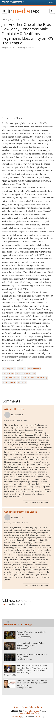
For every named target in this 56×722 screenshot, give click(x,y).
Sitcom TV (22, 368)
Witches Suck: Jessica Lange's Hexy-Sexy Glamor (32, 655)
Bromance (22, 382)
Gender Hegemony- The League (20, 511)
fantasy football (8, 382)
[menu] (4, 11)
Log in (49, 2)
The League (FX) (8, 368)
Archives (38, 707)
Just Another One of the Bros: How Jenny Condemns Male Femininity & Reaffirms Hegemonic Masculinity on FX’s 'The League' (32, 669)
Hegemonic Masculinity (25, 373)
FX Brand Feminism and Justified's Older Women (31, 633)
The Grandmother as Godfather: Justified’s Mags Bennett (31, 644)
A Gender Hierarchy (14, 409)
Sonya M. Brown (25, 687)
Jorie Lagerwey (25, 636)
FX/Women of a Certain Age (18, 624)
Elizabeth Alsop (25, 648)
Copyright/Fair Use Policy (29, 713)
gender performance (11, 378)
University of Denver (25, 47)
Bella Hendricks (25, 659)
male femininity (34, 368)
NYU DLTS (38, 717)
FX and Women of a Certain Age (35, 378)
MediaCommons (32, 711)
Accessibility (16, 717)
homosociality (8, 373)
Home (17, 707)
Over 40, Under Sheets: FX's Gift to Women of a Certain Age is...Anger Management (32, 682)
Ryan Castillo (9, 47)
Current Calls (27, 707)
